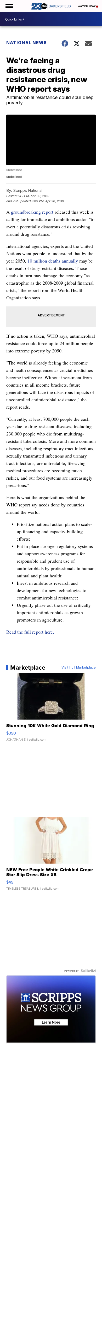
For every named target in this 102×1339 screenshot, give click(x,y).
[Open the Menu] (9, 6)
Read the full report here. (30, 632)
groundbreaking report (32, 212)
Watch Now (87, 6)
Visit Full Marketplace (78, 667)
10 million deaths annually (52, 261)
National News (26, 42)
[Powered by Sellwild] (88, 971)
